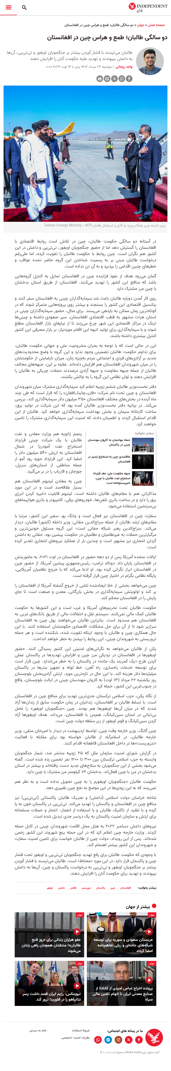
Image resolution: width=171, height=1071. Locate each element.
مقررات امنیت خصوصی (75, 1037)
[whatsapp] (98, 1040)
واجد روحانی (123, 67)
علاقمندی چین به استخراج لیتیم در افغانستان (109, 459)
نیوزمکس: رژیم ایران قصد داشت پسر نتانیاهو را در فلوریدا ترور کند (51, 996)
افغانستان (125, 888)
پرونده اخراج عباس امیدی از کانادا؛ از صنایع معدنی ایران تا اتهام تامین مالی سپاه (123, 994)
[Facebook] (129, 78)
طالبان (73, 888)
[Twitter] (114, 78)
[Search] (24, 7)
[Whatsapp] (121, 78)
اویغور (50, 888)
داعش (61, 888)
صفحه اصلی (156, 25)
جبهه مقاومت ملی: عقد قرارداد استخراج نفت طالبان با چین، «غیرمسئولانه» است (111, 478)
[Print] (99, 78)
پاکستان (100, 888)
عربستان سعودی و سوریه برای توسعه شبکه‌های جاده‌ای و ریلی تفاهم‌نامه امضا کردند (123, 945)
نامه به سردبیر (38, 1030)
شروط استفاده (81, 1030)
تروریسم (86, 888)
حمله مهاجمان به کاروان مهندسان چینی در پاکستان (109, 443)
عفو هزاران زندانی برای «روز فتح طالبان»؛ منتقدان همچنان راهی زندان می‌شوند (51, 945)
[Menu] (8, 7)
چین (112, 888)
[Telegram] (108, 1040)
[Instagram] (118, 1040)
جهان (140, 25)
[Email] (107, 78)
